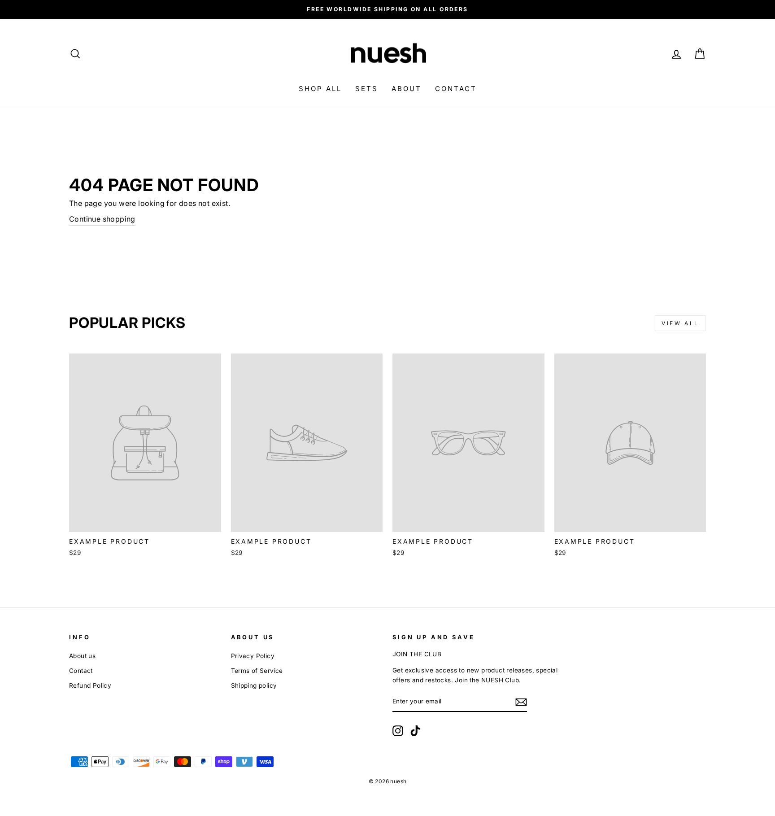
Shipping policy (254, 685)
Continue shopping (102, 218)
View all (680, 323)
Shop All (320, 88)
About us (82, 655)
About (407, 88)
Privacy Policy (253, 655)
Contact (456, 88)
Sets (366, 88)
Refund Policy (90, 685)
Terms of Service (257, 670)
